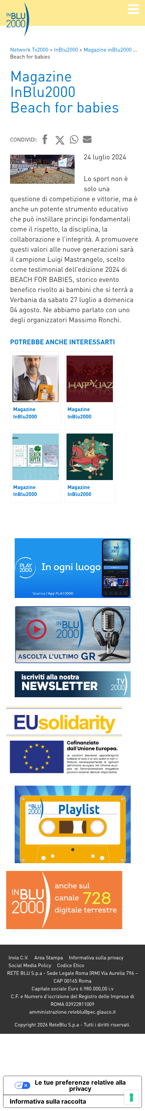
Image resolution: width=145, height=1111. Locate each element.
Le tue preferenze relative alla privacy (80, 1085)
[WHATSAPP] (74, 139)
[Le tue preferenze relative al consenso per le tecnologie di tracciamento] (131, 1097)
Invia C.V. (18, 957)
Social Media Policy (30, 965)
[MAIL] (87, 139)
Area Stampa (48, 957)
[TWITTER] (60, 140)
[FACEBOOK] (45, 140)
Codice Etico (70, 965)
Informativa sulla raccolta (48, 1101)
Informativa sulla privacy (96, 957)
